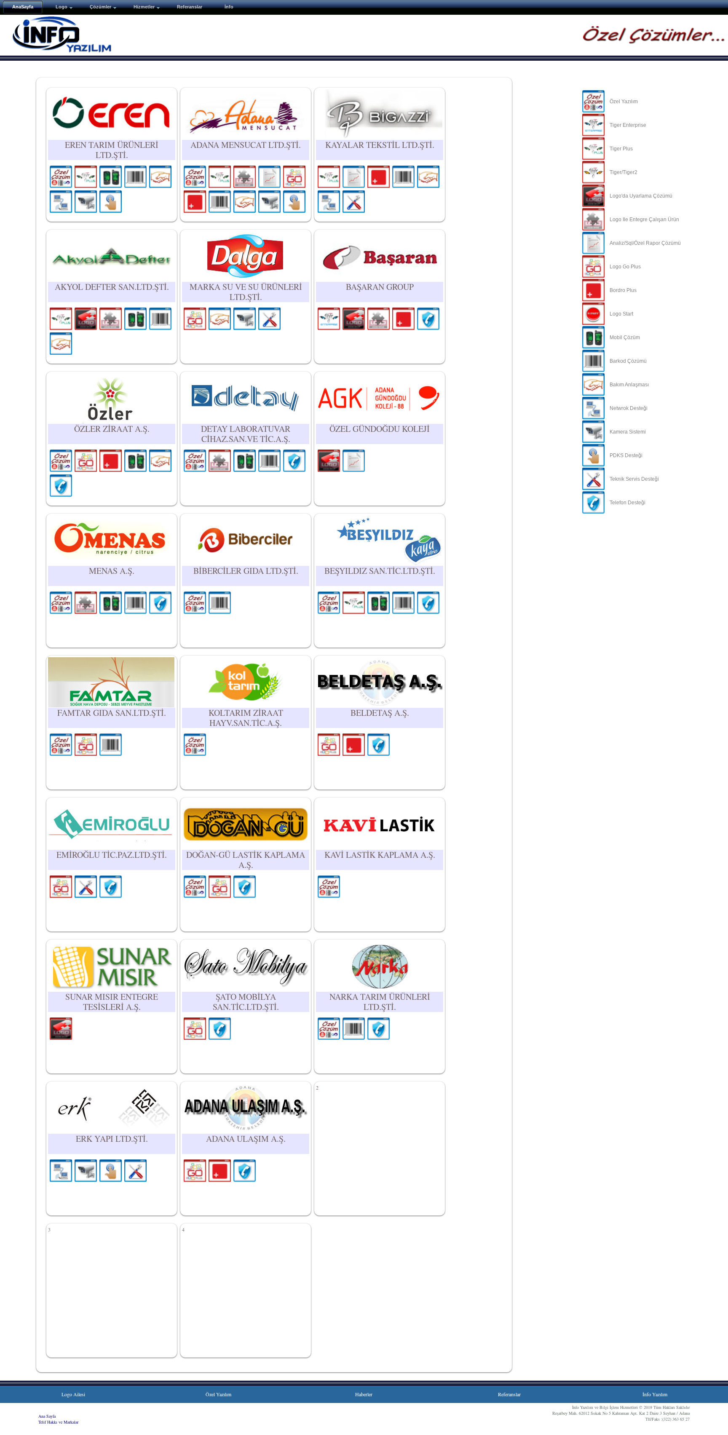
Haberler (363, 1394)
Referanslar (509, 1394)
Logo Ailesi (73, 1394)
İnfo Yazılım (654, 1394)
